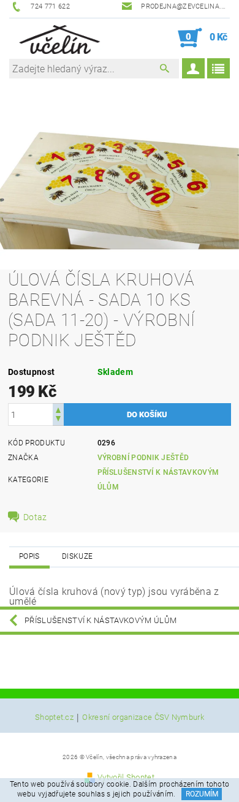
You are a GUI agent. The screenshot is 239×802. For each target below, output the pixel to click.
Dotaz (35, 517)
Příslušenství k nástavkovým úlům (100, 620)
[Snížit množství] (58, 420)
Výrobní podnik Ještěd (143, 457)
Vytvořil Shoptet (125, 777)
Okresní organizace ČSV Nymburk (143, 717)
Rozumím (202, 794)
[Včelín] (57, 38)
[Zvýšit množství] (58, 409)
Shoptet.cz (54, 717)
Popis (29, 556)
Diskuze (77, 556)
